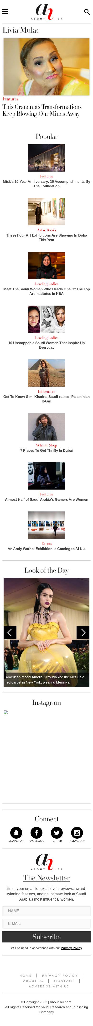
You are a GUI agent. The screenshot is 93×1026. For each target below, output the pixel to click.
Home (26, 975)
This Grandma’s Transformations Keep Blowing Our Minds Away (42, 110)
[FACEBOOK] (36, 833)
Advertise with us (49, 986)
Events (46, 543)
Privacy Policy (71, 948)
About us (33, 981)
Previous (10, 632)
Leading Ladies (46, 284)
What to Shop (46, 445)
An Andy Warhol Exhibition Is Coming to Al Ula (46, 549)
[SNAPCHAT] (16, 833)
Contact (64, 981)
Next (83, 632)
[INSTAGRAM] (77, 833)
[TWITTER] (57, 833)
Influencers (46, 391)
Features (10, 99)
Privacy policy (60, 975)
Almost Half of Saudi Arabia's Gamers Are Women (46, 499)
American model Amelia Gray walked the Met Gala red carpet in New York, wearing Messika (44, 679)
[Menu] (5, 12)
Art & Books (46, 230)
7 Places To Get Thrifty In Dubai (46, 450)
